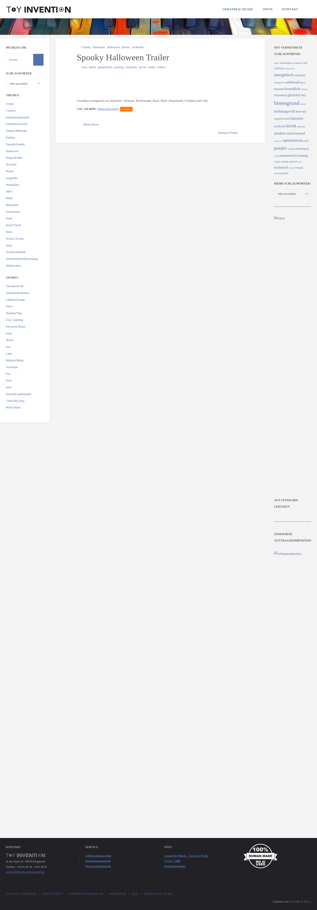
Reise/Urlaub (13, 225)
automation (286, 62)
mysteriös (131, 67)
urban (291, 168)
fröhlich (304, 89)
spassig (284, 161)
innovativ (301, 111)
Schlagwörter (19, 73)
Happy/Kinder (14, 157)
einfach (279, 68)
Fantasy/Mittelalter (16, 130)
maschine (301, 127)
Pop (8, 373)
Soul (8, 387)
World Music (13, 407)
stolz (300, 162)
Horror (125, 47)
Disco (9, 306)
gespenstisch (105, 67)
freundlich (292, 89)
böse (84, 67)
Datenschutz (53, 894)
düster (92, 67)
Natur (9, 218)
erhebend (292, 82)
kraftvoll (279, 126)
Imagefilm (12, 178)
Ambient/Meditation (17, 292)
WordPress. (305, 901)
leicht (291, 126)
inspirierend (282, 118)
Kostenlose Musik (158, 894)
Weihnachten (13, 265)
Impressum (117, 894)
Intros (9, 191)
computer (298, 63)
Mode (9, 198)
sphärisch (293, 162)
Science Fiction (15, 238)
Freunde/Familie (15, 144)
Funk (9, 333)
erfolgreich (279, 82)
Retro (9, 231)
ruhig (276, 156)
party (306, 140)
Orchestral (137, 47)
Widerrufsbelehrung (86, 894)
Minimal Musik (15, 360)
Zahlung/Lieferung (21, 894)
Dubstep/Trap (14, 313)
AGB (135, 894)
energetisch (283, 75)
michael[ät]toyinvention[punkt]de (25, 872)
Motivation (12, 205)
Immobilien (12, 184)
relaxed (291, 149)
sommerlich (288, 155)
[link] (307, 9)
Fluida (292, 901)
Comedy (86, 47)
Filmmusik (99, 47)
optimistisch (292, 140)
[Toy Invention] (38, 9)
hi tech (303, 104)
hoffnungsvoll (284, 111)
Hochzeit (11, 164)
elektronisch (290, 69)
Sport (9, 245)
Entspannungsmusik (17, 117)
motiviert (278, 141)
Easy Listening (14, 319)
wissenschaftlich (281, 173)
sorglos (277, 162)
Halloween (113, 47)
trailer (151, 67)
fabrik (302, 82)
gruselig (118, 67)
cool (304, 63)
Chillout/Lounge (15, 299)
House (9, 340)
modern (280, 133)
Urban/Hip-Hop (15, 400)
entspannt (299, 75)
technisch (281, 167)
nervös (142, 67)
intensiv (297, 118)
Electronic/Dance (16, 326)
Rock (9, 380)
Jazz (8, 346)
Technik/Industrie (16, 252)
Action (10, 103)
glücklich (293, 95)
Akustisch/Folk (14, 286)
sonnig (303, 155)
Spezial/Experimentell (18, 394)
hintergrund (286, 103)
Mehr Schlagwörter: (292, 183)
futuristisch (280, 95)
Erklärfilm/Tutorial (16, 124)
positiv (280, 148)
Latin (9, 353)
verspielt (299, 167)
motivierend (296, 133)
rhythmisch (302, 148)
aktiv (276, 63)
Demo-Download (108, 108)
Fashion (10, 137)
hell (303, 95)
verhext (161, 67)
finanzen (279, 89)
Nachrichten (13, 211)
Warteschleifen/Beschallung (22, 258)
